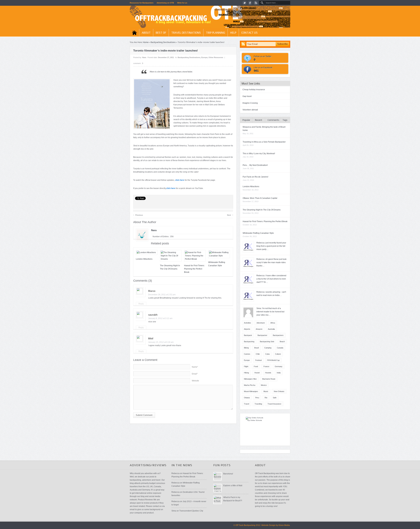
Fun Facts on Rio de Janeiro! (255, 177)
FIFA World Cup (273, 360)
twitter (244, 3)
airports (247, 329)
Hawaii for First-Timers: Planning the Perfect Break (194, 268)
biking (246, 348)
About (146, 32)
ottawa (247, 398)
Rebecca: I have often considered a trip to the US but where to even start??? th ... (271, 278)
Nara (144, 57)
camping (267, 348)
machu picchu (249, 385)
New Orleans (279, 391)
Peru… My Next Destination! (255, 165)
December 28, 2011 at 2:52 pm (162, 294)
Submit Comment (144, 415)
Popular (246, 120)
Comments (273, 120)
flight (246, 366)
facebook (250, 3)
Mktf (150, 338)
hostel (257, 373)
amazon (259, 329)
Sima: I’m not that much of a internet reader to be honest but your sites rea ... (270, 311)
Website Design (268, 525)
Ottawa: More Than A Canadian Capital (260, 198)
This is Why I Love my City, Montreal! (259, 153)
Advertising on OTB (165, 3)
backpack (248, 335)
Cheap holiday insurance (253, 89)
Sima (173, 511)
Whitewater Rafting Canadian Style (258, 233)
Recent (258, 120)
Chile (258, 354)
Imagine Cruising (250, 103)
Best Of (161, 32)
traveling (258, 404)
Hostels (268, 373)
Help (233, 32)
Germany (278, 366)
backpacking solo (267, 341)
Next (230, 214)
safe (274, 398)
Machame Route (268, 379)
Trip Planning (215, 32)
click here (179, 180)
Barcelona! (228, 474)
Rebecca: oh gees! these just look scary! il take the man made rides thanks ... (271, 262)
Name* (195, 367)
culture (278, 354)
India (279, 373)
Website (195, 381)
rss (255, 3)
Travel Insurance (274, 404)
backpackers (278, 335)
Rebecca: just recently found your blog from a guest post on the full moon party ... (271, 246)
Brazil (256, 348)
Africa (272, 323)
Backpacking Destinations (163, 42)
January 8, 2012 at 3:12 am (160, 318)
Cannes (247, 354)
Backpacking (249, 341)
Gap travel (247, 96)
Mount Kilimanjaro (251, 391)
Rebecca (175, 473)
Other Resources (216, 57)
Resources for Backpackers (141, 3)
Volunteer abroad (250, 110)
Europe (204, 57)
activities (247, 323)
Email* (195, 374)
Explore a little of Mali (232, 485)
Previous (138, 214)
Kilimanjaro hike (250, 379)
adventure (261, 323)
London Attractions (144, 259)
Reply (141, 304)
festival (258, 360)
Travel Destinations (186, 32)
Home (134, 32)
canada (280, 348)
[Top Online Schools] (254, 418)
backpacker (262, 335)
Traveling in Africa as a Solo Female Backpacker (264, 142)
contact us (249, 32)
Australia (271, 329)
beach (282, 341)
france (266, 366)
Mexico (264, 385)
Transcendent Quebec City (191, 511)
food (256, 366)
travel (246, 404)
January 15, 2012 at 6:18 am (161, 342)
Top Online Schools (254, 420)
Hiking (246, 373)
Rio (266, 398)
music (265, 391)
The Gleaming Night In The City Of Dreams (262, 210)
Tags (285, 120)
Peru (257, 398)
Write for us (182, 3)
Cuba (267, 354)
